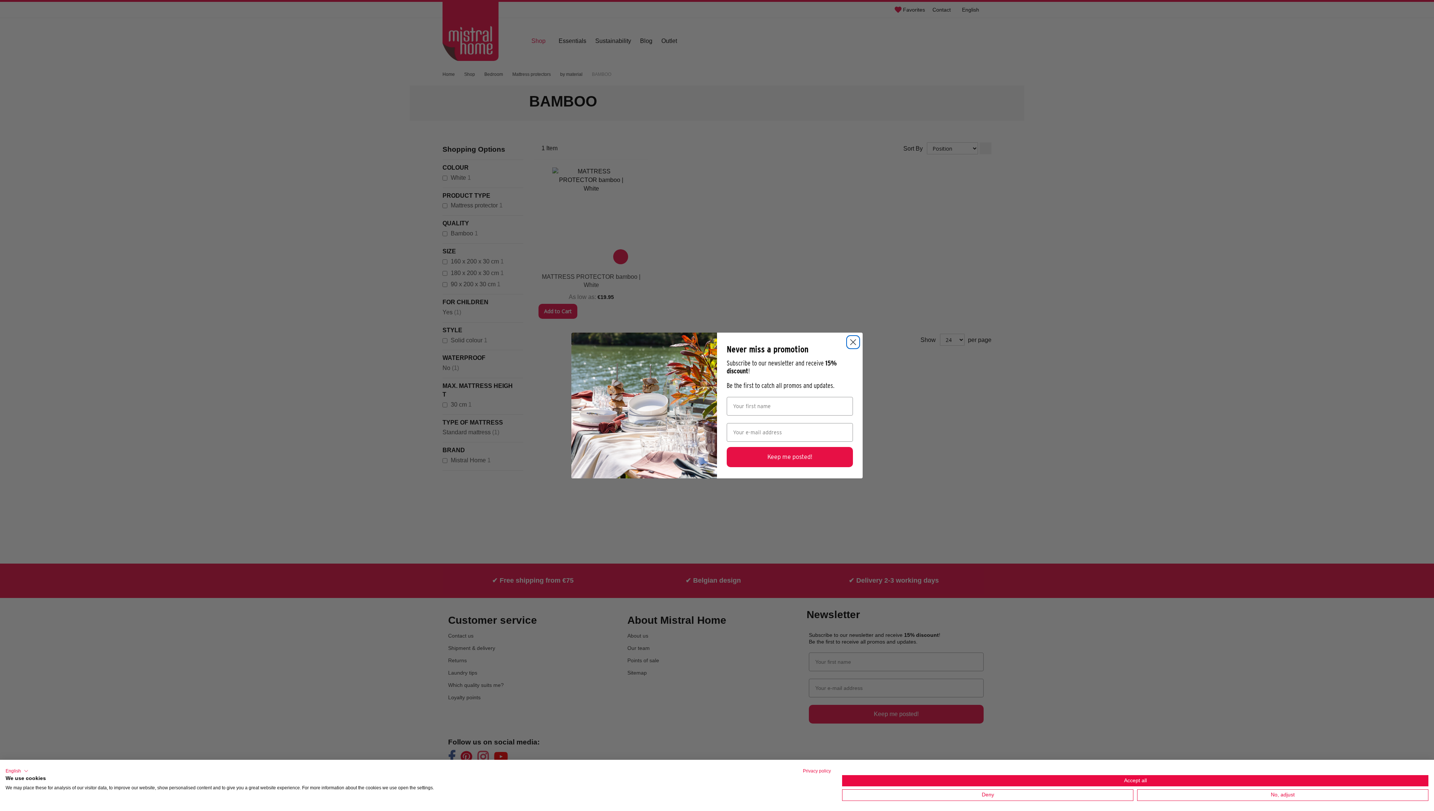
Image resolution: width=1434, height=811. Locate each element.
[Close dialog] (853, 342)
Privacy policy (817, 771)
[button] (17, 771)
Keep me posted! (789, 456)
